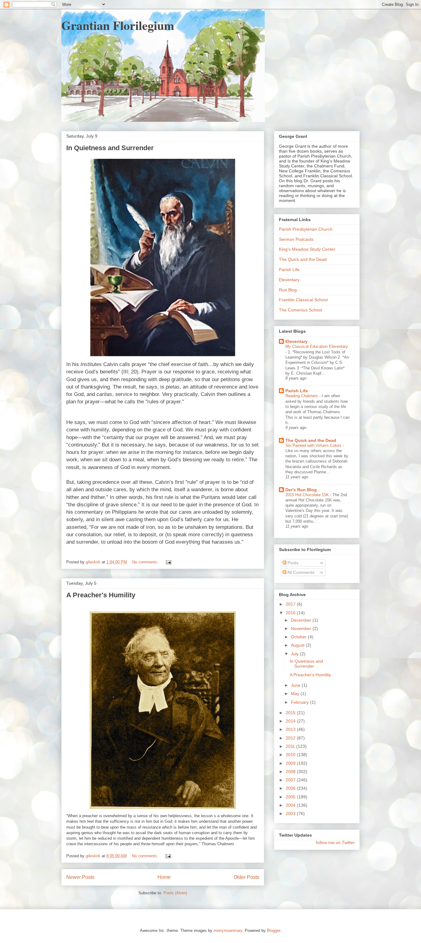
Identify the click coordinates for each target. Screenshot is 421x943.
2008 (291, 771)
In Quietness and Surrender (110, 148)
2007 (291, 779)
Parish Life (289, 269)
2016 (291, 612)
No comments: (146, 562)
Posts (292, 562)
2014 (291, 721)
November (302, 628)
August (298, 645)
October (299, 636)
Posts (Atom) (175, 893)
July (295, 653)
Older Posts (246, 877)
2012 (291, 737)
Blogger (273, 930)
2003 (291, 813)
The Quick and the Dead (303, 259)
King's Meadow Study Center (307, 249)
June (296, 685)
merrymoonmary (228, 930)
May (295, 693)
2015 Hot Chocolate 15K (307, 494)
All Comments (300, 572)
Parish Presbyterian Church (306, 229)
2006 (291, 788)
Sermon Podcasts (296, 239)
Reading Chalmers (302, 395)
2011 (291, 746)
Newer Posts (80, 877)
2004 (291, 805)
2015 (291, 712)
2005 (291, 796)
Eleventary (289, 279)
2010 (291, 754)
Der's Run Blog (301, 489)
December (302, 620)
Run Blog (288, 289)
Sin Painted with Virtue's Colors (314, 445)
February (300, 702)
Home (164, 877)
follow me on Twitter (335, 842)
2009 (291, 763)
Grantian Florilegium (117, 25)
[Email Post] (168, 562)
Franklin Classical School (303, 299)
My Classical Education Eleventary (316, 346)
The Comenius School (300, 309)
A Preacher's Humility (100, 595)
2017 (291, 604)
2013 (291, 729)
